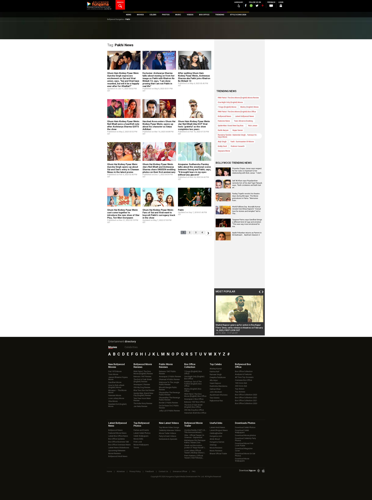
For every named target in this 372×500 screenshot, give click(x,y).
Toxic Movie (113, 374)
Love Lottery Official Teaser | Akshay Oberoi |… (195, 451)
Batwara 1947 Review (142, 376)
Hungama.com (216, 436)
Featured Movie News (117, 433)
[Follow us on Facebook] (246, 5)
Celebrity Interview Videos (169, 430)
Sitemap (213, 445)
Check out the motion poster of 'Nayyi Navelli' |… (195, 446)
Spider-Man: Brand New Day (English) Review (143, 394)
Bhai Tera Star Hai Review (144, 390)
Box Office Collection (244, 371)
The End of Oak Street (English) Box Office (193, 406)
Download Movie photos (245, 435)
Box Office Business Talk (118, 442)
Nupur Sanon (238, 130)
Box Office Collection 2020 (246, 403)
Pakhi (181, 210)
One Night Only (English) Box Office (194, 377)
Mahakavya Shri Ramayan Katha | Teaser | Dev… (194, 441)
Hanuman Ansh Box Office (195, 413)
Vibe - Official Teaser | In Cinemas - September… (194, 436)
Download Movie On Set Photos (245, 454)
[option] (239, 314)
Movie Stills (138, 439)
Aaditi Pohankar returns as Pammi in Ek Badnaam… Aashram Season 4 (247, 234)
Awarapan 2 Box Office (193, 399)
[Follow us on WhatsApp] (251, 6)
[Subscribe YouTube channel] (262, 6)
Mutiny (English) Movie (249, 107)
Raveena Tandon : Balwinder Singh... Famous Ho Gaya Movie (237, 136)
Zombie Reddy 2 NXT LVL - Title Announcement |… (195, 431)
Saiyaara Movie (224, 151)
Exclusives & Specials (168, 439)
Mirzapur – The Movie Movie (117, 391)
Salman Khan (215, 389)
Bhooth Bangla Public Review (168, 388)
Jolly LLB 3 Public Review (169, 411)
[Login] (281, 6)
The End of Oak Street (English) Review (143, 380)
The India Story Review (143, 403)
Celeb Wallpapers (141, 436)
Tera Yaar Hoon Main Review (142, 399)
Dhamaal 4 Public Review (169, 379)
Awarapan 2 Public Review (170, 376)
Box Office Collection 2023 (246, 395)
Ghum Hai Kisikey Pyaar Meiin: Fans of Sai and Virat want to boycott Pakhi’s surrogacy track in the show (159, 214)
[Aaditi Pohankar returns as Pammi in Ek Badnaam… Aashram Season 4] (223, 239)
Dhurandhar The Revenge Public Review (169, 393)
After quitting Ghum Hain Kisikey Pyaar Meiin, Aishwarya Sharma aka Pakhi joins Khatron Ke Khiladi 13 (194, 77)
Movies (112, 347)
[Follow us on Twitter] (257, 6)
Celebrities (131, 347)
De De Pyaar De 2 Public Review (169, 406)
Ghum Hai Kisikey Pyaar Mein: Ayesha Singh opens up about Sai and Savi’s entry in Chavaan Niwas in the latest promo (123, 168)
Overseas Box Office (243, 380)
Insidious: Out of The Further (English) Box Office (193, 383)
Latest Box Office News (118, 436)
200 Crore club (241, 386)
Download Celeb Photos (245, 427)
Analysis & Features (243, 374)
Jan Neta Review (140, 406)
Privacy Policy (135, 471)
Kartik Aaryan (223, 130)
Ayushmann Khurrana (218, 395)
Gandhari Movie (114, 382)
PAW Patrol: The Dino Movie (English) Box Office (237, 112)
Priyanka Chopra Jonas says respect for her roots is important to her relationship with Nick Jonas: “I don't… (247, 170)
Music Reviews (216, 451)
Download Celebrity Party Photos (245, 439)
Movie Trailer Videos (167, 433)
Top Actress (240, 392)
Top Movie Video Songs (169, 427)
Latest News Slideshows (118, 447)
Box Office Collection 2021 (246, 400)
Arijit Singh (222, 142)
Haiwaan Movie (114, 395)
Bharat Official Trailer (218, 453)
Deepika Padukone (218, 377)
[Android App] (258, 471)
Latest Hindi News (217, 427)
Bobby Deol (222, 146)
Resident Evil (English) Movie (117, 405)
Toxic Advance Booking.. (244, 121)
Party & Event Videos (167, 436)
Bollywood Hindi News (117, 456)
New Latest (169, 423)
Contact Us (163, 471)
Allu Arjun (214, 380)
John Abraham (216, 392)
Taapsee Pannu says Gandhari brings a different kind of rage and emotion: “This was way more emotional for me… (247, 223)
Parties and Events (141, 430)
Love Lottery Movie (116, 398)
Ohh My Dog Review (142, 387)
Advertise (121, 471)
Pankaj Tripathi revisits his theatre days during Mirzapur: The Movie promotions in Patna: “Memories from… (246, 197)
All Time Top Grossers (244, 377)
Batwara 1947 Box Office (194, 402)
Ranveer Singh (216, 374)
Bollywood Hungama (115, 19)
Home (109, 471)
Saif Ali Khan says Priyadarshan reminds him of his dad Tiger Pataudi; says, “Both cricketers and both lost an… (247, 184)
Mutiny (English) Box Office (192, 390)
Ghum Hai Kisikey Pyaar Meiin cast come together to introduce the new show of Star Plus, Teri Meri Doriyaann (123, 214)
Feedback (149, 471)
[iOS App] (263, 471)
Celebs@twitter (216, 433)
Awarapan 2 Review (142, 384)
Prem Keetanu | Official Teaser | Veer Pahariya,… (194, 456)
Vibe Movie (113, 401)
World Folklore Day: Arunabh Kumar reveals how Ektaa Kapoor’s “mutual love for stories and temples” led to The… (246, 210)
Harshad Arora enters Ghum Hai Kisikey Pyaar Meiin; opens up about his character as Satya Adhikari (159, 125)
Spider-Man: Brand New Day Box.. (231, 126)
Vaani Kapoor (215, 383)
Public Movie (166, 365)
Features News (224, 121)
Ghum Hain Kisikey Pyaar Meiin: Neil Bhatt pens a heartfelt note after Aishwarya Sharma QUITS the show (123, 125)
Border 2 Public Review (168, 403)
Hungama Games (217, 442)
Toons (136, 447)
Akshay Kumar (216, 369)
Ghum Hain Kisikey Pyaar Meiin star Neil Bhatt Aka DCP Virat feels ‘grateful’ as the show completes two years (194, 125)
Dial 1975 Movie (114, 371)
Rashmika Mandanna (218, 386)
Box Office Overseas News (119, 445)
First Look (138, 442)
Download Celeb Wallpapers (242, 431)
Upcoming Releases (116, 450)
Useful (216, 423)
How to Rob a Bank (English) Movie (116, 386)
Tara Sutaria (214, 398)
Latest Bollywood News (244, 116)
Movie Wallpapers (141, 445)
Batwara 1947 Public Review (167, 372)
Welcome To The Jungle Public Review (169, 383)
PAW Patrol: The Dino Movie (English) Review (143, 372)
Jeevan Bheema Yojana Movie (118, 378)
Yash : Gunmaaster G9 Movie (242, 142)
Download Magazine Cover (243, 449)
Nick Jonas (252, 126)
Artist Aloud (215, 439)
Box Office (189, 365)
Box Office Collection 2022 (246, 397)
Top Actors (239, 389)
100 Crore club (241, 383)
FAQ (193, 471)
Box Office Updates (116, 439)
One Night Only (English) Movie (230, 102)
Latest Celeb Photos (142, 433)
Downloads (245, 423)
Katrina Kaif (214, 371)
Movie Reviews (114, 453)
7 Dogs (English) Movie (227, 107)
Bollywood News (224, 116)
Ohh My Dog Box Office (194, 410)
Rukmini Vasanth (238, 146)
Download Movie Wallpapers (242, 460)
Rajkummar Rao (216, 401)
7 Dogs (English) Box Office (193, 372)
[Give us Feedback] (271, 6)
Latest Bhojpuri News (219, 430)
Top (216, 364)
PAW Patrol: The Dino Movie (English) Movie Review (238, 98)
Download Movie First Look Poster (244, 444)
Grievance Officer (180, 471)
